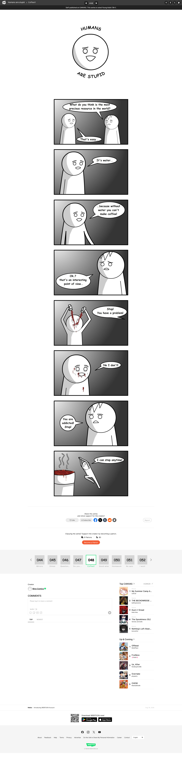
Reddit (110, 520)
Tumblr (105, 520)
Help (55, 737)
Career (119, 737)
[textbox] (70, 603)
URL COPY (179, 2)
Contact (127, 737)
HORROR (146, 584)
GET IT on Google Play (89, 719)
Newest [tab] (40, 619)
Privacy (69, 737)
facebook (82, 732)
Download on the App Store (105, 719)
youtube (99, 732)
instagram (88, 732)
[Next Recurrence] (151, 560)
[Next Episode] (96, 3)
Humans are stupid (16, 2)
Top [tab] (31, 619)
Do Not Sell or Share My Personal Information (98, 737)
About (40, 737)
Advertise (77, 737)
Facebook (170, 2)
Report (147, 520)
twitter (94, 732)
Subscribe (166, 2)
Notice (30, 707)
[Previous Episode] (86, 3)
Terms (62, 737)
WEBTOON (4, 2)
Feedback (47, 737)
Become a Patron (91, 542)
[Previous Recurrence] (31, 560)
